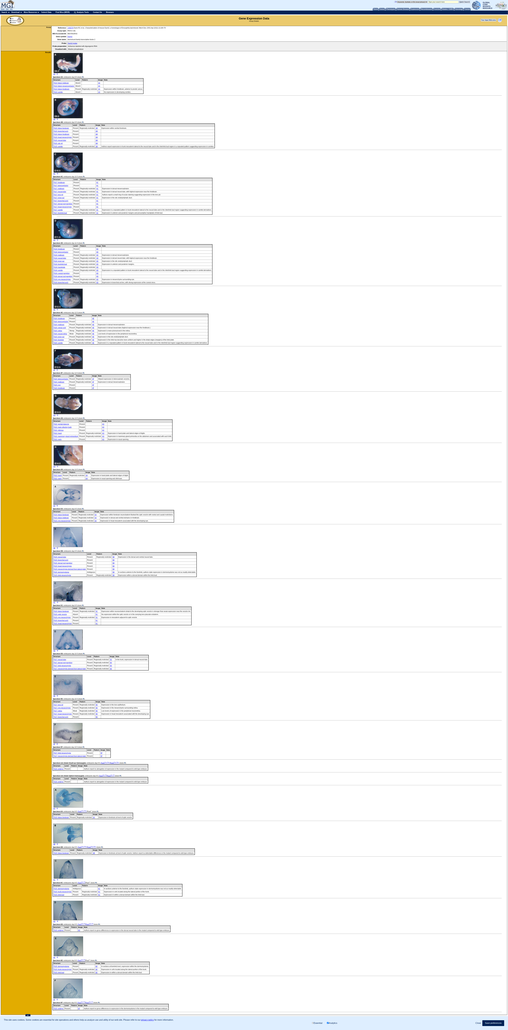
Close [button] (478, 1023)
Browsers (110, 12)
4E (54, 310)
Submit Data (46, 12)
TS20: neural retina (60, 334)
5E (54, 696)
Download (15, 12)
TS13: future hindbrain (61, 89)
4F (54, 370)
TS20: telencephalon (60, 322)
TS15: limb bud (58, 895)
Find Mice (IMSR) (63, 12)
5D (54, 651)
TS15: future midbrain (61, 518)
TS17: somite (58, 210)
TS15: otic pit (58, 143)
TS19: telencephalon (60, 252)
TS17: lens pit (58, 195)
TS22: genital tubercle (61, 424)
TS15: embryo (58, 769)
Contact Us (97, 12)
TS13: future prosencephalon (63, 86)
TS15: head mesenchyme (62, 137)
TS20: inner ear (58, 337)
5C (54, 602)
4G (54, 415)
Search (4, 12)
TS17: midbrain (58, 189)
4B (54, 119)
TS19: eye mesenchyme (62, 279)
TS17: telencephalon (60, 186)
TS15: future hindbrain (61, 134)
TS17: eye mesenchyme (62, 708)
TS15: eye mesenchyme (62, 521)
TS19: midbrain (58, 255)
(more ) (80, 77)
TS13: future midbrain (61, 83)
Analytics (333, 1023)
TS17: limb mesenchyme (62, 666)
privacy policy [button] (147, 1020)
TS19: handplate (59, 267)
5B (54, 548)
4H (54, 467)
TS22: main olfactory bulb (62, 427)
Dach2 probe (72, 43)
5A (54, 506)
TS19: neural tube (59, 258)
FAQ (11, 9)
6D (54, 921)
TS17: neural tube (59, 192)
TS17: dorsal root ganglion (62, 204)
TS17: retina (57, 711)
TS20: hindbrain (59, 318)
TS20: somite (58, 343)
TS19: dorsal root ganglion (62, 276)
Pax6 (105, 763)
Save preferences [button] (493, 1023)
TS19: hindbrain (59, 249)
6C (54, 880)
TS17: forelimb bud (60, 213)
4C (54, 174)
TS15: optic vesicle (60, 614)
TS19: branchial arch (60, 282)
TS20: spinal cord (59, 328)
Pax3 (103, 776)
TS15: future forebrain (61, 128)
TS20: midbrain (58, 325)
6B (54, 844)
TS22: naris (57, 439)
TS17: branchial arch (60, 201)
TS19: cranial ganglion (61, 273)
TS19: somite (58, 270)
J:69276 (70, 28)
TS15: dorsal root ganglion (62, 563)
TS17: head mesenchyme (62, 207)
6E (54, 957)
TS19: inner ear (58, 261)
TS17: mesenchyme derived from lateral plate (69, 669)
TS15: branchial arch (60, 131)
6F (54, 1000)
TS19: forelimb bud (60, 264)
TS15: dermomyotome (61, 572)
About (2, 9)
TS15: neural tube (59, 140)
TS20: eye (57, 385)
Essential (318, 1023)
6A (54, 809)
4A (54, 74)
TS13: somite (58, 92)
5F (54, 744)
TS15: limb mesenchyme (62, 575)
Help (7, 9)
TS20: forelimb (58, 340)
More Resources (30, 12)
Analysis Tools (82, 12)
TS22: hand (57, 433)
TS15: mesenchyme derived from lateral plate (69, 569)
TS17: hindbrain (59, 182)
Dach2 (70, 37)
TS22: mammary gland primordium (65, 436)
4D (54, 240)
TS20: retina (57, 331)
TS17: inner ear (58, 198)
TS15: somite (58, 146)
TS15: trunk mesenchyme (62, 892)
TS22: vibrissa (58, 430)
